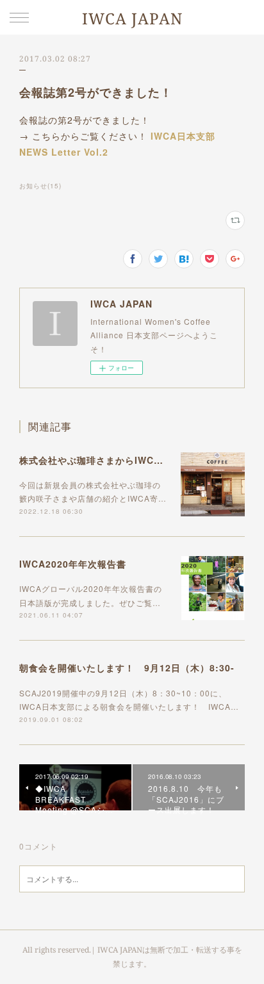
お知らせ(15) (40, 185)
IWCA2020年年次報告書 (72, 563)
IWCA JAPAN (132, 18)
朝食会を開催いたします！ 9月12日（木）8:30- (127, 667)
